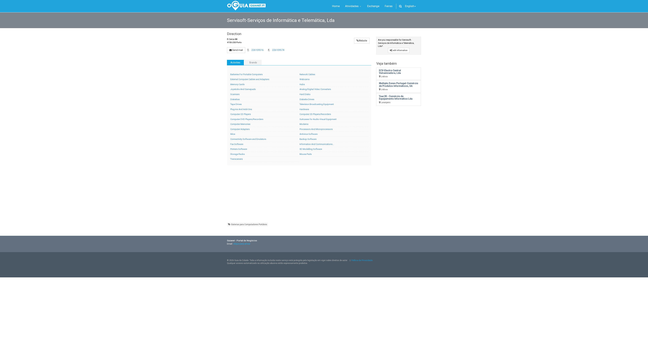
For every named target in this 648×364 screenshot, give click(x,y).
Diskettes (235, 99)
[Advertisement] (299, 195)
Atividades (352, 6)
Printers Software (238, 149)
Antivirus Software (308, 134)
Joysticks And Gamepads (243, 89)
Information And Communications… (317, 144)
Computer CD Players (240, 114)
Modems (304, 124)
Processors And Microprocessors (316, 129)
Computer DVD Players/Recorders (246, 119)
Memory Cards (237, 84)
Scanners (234, 94)
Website (363, 40)
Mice (232, 134)
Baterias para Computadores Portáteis (249, 224)
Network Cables (307, 74)
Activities (235, 62)
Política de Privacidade (362, 260)
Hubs (302, 84)
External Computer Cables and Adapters (249, 79)
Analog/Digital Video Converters (315, 89)
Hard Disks (305, 94)
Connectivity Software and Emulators (248, 139)
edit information (400, 50)
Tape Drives (236, 104)
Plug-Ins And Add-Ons (241, 109)
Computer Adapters (240, 129)
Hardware (304, 109)
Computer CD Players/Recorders (315, 114)
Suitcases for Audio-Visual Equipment (318, 119)
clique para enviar (241, 243)
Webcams (304, 79)
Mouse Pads (306, 154)
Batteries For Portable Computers (246, 74)
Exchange (373, 6)
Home (336, 6)
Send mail (237, 50)
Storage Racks (237, 154)
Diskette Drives (307, 99)
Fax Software (236, 144)
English (409, 6)
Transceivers (236, 159)
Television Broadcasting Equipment (317, 104)
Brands (253, 62)
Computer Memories (240, 124)
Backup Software (308, 139)
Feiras (389, 6)
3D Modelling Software (311, 149)
